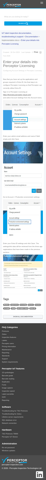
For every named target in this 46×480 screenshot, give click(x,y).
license (37, 305)
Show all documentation (23, 316)
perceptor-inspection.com (12, 465)
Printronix (5, 331)
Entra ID (32, 308)
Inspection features (9, 337)
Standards (6, 356)
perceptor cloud (22, 308)
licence (30, 305)
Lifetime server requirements (12, 417)
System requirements (10, 362)
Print (36, 52)
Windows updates (8, 450)
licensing (23, 305)
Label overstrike (8, 394)
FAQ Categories (10, 327)
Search (22, 23)
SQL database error (9, 420)
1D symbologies (8, 372)
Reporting (5, 353)
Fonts (4, 385)
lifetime (6, 305)
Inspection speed (8, 391)
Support (5, 359)
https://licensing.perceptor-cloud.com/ (17, 95)
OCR (4, 397)
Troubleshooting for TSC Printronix (15, 411)
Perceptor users (8, 343)
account (6, 308)
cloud (13, 308)
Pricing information (9, 346)
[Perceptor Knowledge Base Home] (12, 4)
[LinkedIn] (40, 475)
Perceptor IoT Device (10, 437)
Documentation (31, 37)
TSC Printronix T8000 (10, 434)
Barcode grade (7, 375)
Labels (4, 340)
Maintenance (7, 350)
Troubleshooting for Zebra (11, 414)
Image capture (7, 388)
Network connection (9, 423)
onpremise (14, 305)
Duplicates (6, 382)
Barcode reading (8, 379)
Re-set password (8, 447)
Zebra (4, 334)
